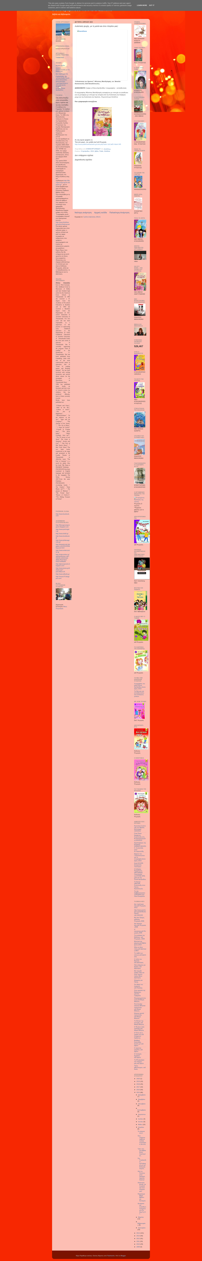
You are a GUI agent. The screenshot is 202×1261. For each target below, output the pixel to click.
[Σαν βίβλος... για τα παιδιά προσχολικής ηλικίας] (102, 55)
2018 (138, 1084)
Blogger (123, 1255)
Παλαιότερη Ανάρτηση (119, 212)
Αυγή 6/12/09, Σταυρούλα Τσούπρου (138, 864)
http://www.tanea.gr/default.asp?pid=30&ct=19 (63, 569)
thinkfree (107, 151)
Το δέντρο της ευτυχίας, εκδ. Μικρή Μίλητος (139, 1022)
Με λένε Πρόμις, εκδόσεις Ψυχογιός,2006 (139, 919)
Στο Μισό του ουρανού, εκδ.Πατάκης (138, 986)
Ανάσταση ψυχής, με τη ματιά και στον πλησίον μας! (142, 1187)
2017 (138, 1087)
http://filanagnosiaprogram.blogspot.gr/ (63, 182)
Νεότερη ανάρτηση (83, 212)
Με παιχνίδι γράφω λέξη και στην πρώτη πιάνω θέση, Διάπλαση (139, 974)
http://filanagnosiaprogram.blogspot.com (63, 526)
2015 (92, 151)
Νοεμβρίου (141, 1099)
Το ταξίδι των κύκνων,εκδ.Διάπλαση (140, 954)
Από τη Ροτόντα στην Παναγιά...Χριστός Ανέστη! (142, 1176)
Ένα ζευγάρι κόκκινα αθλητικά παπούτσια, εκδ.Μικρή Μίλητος (139, 1007)
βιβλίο (97, 151)
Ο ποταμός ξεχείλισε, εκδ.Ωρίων (138, 1055)
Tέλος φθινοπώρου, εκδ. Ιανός (140, 1067)
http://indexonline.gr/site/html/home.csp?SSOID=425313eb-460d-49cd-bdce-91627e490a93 (62, 558)
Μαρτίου (141, 1217)
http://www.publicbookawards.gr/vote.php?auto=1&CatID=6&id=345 (98, 144)
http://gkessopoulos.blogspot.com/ (63, 564)
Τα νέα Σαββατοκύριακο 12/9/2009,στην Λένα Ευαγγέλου (139, 893)
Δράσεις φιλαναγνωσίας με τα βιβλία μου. (62, 69)
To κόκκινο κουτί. (141, 1132)
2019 (138, 1081)
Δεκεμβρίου (142, 1095)
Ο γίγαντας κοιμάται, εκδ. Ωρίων (138, 1049)
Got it (151, 5)
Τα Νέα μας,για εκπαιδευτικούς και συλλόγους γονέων (139, 693)
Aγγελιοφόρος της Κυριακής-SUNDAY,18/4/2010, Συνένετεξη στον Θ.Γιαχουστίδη (140, 847)
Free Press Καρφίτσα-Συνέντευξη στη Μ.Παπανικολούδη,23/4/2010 (140, 837)
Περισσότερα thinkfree (109, 97)
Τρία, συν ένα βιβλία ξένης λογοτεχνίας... (142, 1152)
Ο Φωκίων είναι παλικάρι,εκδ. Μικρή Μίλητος (139, 1028)
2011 (138, 1241)
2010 (138, 1244)
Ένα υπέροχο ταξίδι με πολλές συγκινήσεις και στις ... (142, 1141)
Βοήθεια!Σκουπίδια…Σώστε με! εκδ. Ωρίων (139, 1043)
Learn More (142, 5)
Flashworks (111, 1255)
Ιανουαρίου (142, 1228)
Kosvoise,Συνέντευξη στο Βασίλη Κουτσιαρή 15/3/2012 (140, 828)
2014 (138, 1233)
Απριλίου (141, 1127)
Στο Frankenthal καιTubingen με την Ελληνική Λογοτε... (142, 1163)
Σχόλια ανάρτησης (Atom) (91, 217)
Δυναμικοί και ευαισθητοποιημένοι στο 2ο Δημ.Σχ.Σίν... (142, 1209)
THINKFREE (60, 57)
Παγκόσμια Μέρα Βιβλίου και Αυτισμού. (142, 1197)
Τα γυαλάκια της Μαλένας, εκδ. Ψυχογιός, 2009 (139, 937)
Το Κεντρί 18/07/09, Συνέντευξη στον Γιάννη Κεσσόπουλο (139, 885)
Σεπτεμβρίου (141, 1110)
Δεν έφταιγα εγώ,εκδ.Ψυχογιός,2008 (140, 925)
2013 (138, 1236)
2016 (138, 1089)
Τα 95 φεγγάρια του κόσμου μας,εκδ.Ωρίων (139, 1061)
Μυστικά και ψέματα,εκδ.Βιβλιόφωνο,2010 (140, 943)
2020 (138, 1078)
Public (101, 151)
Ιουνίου (140, 1121)
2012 (138, 1238)
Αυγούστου (142, 1114)
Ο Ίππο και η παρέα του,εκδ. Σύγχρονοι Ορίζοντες (139, 1035)
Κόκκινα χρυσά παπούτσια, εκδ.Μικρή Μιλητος (139, 1016)
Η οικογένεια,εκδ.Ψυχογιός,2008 (140, 931)
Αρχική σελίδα (100, 212)
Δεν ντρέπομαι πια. (62, 74)
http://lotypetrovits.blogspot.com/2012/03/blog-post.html (63, 546)
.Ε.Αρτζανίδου (85, 151)
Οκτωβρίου (142, 1104)
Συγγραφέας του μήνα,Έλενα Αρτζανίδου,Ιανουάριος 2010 (140, 686)
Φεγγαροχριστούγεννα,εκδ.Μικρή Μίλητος (140, 999)
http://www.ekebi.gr (62, 533)
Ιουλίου (140, 1119)
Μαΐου (140, 1124)
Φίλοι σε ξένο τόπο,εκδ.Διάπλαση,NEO (140, 948)
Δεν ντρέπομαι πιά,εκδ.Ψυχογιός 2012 (140, 905)
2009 (138, 1247)
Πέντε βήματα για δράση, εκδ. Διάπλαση (139, 966)
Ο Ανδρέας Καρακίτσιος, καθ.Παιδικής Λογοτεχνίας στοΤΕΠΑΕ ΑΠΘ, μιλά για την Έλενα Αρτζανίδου (140, 874)
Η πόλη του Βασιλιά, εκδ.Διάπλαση (138, 960)
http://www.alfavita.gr (63, 574)
